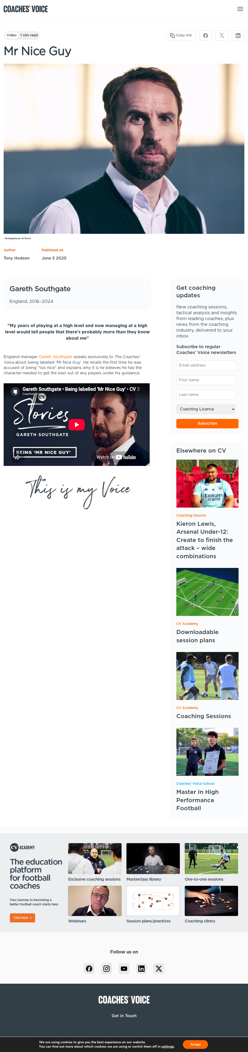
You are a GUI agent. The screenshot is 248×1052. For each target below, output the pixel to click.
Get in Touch (124, 1016)
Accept (195, 1044)
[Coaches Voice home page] (27, 9)
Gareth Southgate (55, 357)
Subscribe (207, 423)
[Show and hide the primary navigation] (240, 9)
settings (168, 1046)
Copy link (184, 35)
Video (11, 35)
